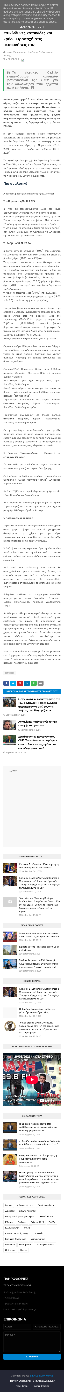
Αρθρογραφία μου (25, 1205)
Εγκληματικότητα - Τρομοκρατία (20, 1216)
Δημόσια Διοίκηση (46, 1205)
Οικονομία (10, 1244)
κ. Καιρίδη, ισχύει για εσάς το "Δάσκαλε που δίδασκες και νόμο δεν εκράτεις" (39, 1142)
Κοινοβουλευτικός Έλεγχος (17, 1233)
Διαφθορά (10, 1210)
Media (23, 1250)
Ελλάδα (51, 1222)
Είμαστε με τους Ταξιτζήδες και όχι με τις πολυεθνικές (39, 948)
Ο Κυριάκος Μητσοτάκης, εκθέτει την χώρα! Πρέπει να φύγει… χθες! (37, 1011)
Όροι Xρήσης (23, 1386)
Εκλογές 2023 (37, 1222)
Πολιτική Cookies (41, 1386)
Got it (42, 26)
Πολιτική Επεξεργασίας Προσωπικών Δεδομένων (32, 1380)
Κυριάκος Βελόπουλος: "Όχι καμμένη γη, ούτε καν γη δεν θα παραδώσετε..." (39, 866)
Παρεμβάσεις (25, 1244)
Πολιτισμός (10, 1250)
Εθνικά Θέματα (46, 1216)
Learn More (27, 26)
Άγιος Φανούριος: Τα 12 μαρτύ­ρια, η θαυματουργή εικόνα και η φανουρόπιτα (38, 1159)
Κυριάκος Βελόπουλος (15, 1239)
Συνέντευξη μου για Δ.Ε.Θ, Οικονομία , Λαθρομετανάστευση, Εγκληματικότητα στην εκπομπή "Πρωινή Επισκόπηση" (38, 963)
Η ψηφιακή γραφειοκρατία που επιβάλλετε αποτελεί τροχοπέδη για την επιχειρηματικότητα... (38, 1127)
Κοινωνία (39, 1233)
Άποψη (8, 1205)
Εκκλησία (22, 1222)
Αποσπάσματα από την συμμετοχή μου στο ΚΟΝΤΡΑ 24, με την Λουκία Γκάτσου (39, 935)
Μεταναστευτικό (38, 1239)
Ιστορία (27, 1227)
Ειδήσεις (9, 673)
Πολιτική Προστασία (45, 1244)
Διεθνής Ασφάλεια (27, 1210)
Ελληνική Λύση (12, 1227)
